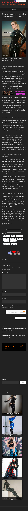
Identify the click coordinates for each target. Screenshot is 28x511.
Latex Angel (16, 12)
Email (4, 298)
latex (5, 259)
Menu (14, 9)
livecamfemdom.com (20, 97)
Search (4, 379)
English (18, 1)
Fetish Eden (10, 2)
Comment (5, 272)
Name (4, 291)
